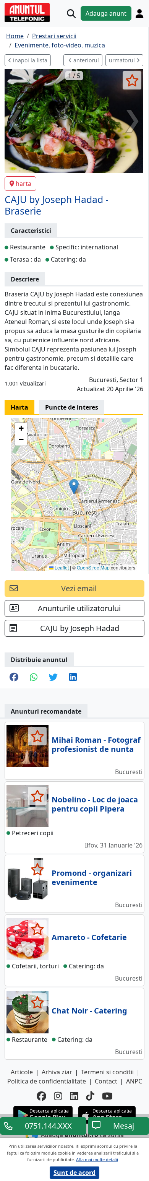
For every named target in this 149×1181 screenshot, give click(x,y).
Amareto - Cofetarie (89, 937)
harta (23, 183)
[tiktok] (90, 1096)
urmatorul (122, 60)
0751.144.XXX (48, 1126)
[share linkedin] (73, 677)
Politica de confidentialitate (46, 1081)
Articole (22, 1072)
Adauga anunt (106, 13)
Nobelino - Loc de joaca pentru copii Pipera (95, 804)
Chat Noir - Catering (89, 1010)
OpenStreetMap (93, 567)
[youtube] (107, 1096)
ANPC (134, 1081)
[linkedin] (74, 1096)
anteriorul (85, 60)
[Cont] (139, 13)
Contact (106, 1081)
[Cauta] (71, 14)
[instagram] (58, 1096)
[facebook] (41, 1096)
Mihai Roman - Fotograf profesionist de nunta (96, 744)
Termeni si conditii (107, 1072)
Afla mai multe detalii (97, 1159)
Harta (19, 407)
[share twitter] (53, 677)
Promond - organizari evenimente (92, 877)
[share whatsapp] (33, 677)
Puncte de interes (71, 407)
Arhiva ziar (57, 1072)
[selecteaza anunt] (132, 80)
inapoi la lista (29, 60)
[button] (74, 487)
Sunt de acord (74, 1172)
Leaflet (61, 567)
